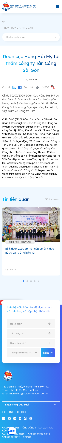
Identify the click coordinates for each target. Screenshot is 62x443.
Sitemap (27, 436)
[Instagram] (14, 418)
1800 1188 (20, 411)
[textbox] (31, 37)
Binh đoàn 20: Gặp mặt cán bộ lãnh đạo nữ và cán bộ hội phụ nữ (29, 250)
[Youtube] (9, 418)
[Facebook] (20, 87)
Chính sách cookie (10, 436)
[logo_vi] (19, 6)
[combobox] (31, 37)
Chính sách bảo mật (38, 433)
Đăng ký (48, 352)
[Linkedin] (20, 418)
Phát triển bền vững (20, 242)
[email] (30, 418)
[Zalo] (14, 87)
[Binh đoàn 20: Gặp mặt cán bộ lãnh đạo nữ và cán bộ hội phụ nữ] (31, 224)
